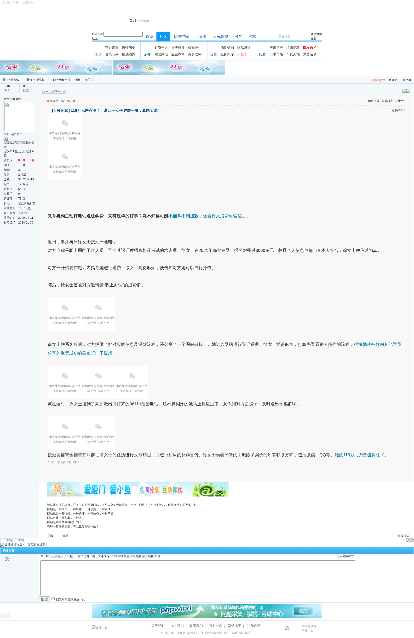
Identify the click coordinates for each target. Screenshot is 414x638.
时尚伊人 (161, 48)
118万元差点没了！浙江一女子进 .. (73, 80)
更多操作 (397, 110)
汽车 (252, 37)
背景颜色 (136, 556)
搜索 (319, 34)
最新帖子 (394, 80)
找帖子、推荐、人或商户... (18, 2)
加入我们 (177, 626)
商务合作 (215, 626)
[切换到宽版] (378, 80)
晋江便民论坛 (11, 80)
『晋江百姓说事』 (35, 80)
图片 (157, 556)
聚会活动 (309, 54)
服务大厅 (227, 54)
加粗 (114, 556)
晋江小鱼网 (109, 20)
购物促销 (227, 48)
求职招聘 (293, 48)
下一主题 (60, 91)
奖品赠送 (244, 48)
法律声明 (254, 626)
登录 (313, 34)
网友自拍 (309, 48)
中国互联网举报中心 (309, 628)
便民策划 (9, 99)
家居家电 (161, 54)
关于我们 (158, 626)
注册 (313, 38)
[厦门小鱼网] (56, 67)
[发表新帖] (408, 91)
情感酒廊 (128, 54)
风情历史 (128, 48)
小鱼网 (181, 633)
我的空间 (181, 37)
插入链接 (148, 556)
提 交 (44, 599)
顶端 (406, 536)
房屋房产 (276, 48)
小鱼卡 (201, 37)
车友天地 (293, 54)
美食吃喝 (194, 54)
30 (20, 169)
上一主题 (48, 91)
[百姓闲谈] (61, 110)
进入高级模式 (345, 556)
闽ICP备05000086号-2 (238, 633)
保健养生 (194, 48)
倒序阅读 (374, 101)
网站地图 (234, 626)
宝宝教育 (178, 54)
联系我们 (196, 626)
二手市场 (276, 54)
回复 (51, 536)
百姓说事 (112, 48)
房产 (238, 37)
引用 (65, 536)
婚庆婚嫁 (178, 48)
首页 (149, 37)
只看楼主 (387, 101)
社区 (95, 38)
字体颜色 (123, 556)
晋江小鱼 (98, 34)
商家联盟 (220, 37)
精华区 (407, 80)
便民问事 (112, 54)
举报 (400, 536)
